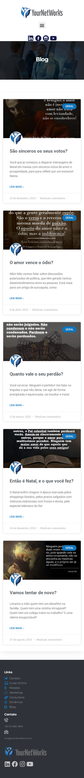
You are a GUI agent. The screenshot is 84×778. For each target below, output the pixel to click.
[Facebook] (15, 764)
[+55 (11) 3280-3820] (6, 720)
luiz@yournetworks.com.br (18, 738)
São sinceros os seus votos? (38, 151)
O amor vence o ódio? (31, 262)
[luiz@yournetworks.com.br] (6, 732)
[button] (42, 25)
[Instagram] (22, 764)
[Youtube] (53, 38)
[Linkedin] (31, 38)
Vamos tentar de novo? (33, 592)
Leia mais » (17, 186)
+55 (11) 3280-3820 (13, 726)
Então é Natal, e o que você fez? (41, 481)
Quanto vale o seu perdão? (36, 374)
